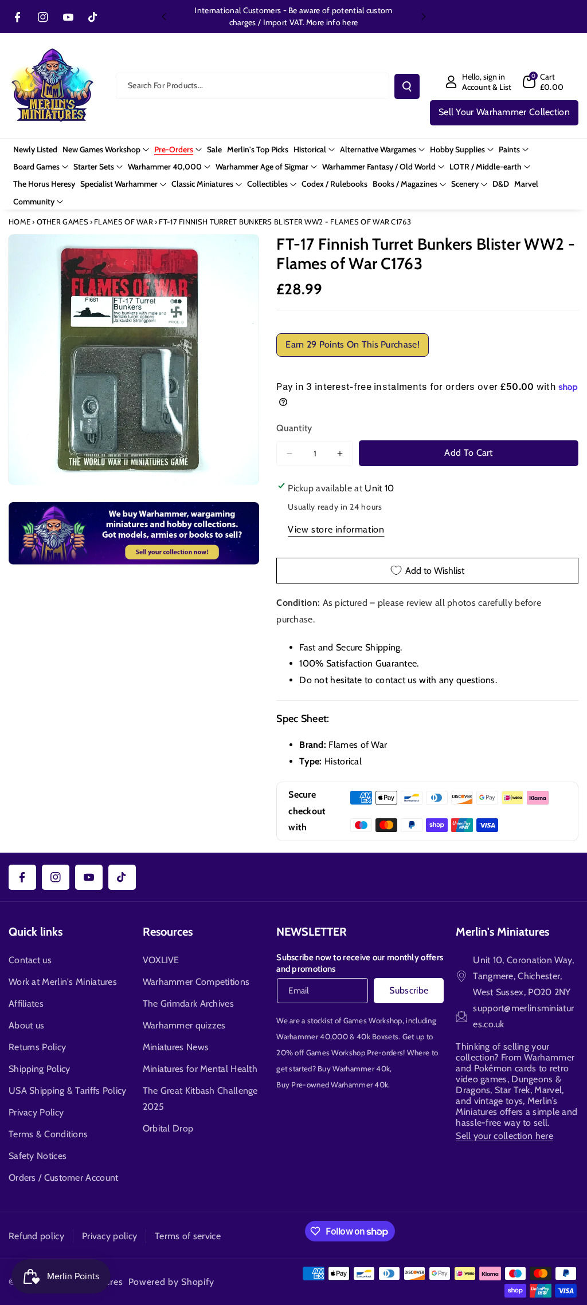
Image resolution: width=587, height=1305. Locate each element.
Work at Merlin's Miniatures (63, 981)
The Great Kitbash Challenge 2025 (200, 1098)
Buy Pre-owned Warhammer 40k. (333, 1084)
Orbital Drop (168, 1128)
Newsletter (311, 932)
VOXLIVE (161, 960)
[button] (543, 81)
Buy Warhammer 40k (354, 1068)
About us (26, 1025)
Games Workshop (372, 1020)
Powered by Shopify (171, 1281)
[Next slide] (423, 16)
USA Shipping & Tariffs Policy (68, 1090)
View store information (336, 529)
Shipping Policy (40, 1068)
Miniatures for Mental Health (200, 1068)
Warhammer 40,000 (312, 1036)
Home (19, 221)
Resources (168, 932)
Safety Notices (37, 1155)
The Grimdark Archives (188, 1003)
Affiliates (26, 1003)
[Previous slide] (164, 16)
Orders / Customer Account (64, 1177)
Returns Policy (37, 1047)
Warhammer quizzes (184, 1025)
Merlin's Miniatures (502, 932)
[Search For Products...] (407, 86)
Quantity (294, 428)
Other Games (62, 221)
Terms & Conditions (48, 1134)
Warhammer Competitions (196, 981)
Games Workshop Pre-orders (355, 1052)
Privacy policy (109, 1236)
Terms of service (188, 1236)
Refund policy (36, 1236)
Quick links (35, 932)
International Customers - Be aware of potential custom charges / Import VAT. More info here (293, 16)
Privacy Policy (36, 1112)
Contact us (30, 960)
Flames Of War (123, 221)
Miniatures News (176, 1047)
